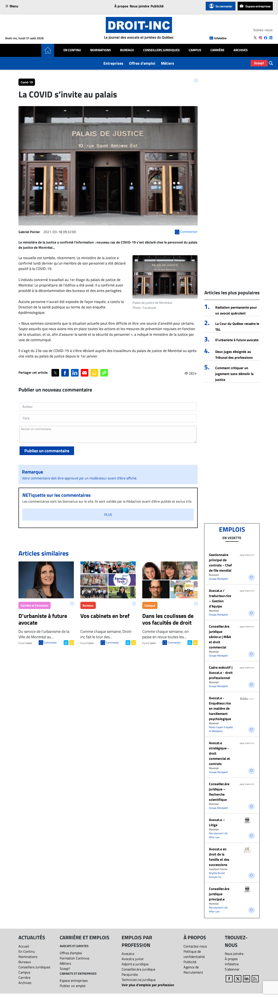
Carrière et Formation (34, 605)
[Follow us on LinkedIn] (271, 37)
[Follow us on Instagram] (260, 37)
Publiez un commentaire (46, 450)
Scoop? (259, 63)
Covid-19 (27, 82)
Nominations (100, 50)
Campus (195, 50)
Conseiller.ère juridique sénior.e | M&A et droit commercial (220, 637)
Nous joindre (139, 6)
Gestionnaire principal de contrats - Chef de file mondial (220, 562)
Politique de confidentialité (194, 954)
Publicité (157, 6)
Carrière (217, 50)
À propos (121, 6)
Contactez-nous (195, 946)
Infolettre (220, 38)
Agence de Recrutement (193, 969)
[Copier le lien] (104, 373)
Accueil (23, 946)
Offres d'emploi (142, 63)
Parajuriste (130, 974)
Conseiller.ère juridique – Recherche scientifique (219, 791)
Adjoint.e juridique (135, 964)
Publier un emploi (73, 985)
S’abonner (232, 969)
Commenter (50, 642)
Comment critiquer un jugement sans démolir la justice (234, 373)
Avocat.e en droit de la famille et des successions (219, 856)
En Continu (72, 50)
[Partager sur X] (55, 373)
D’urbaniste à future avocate (236, 339)
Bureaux (127, 50)
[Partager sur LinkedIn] (75, 373)
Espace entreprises (258, 6)
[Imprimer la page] (94, 373)
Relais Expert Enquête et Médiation (221, 729)
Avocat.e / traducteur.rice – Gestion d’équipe (220, 598)
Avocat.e (128, 953)
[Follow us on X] (255, 37)
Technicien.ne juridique (139, 979)
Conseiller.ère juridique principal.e (219, 894)
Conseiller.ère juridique (138, 969)
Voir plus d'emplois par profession (148, 984)
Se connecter (223, 6)
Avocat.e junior (133, 958)
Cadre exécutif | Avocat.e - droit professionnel (221, 672)
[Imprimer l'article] (71, 642)
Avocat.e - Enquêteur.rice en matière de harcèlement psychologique (220, 708)
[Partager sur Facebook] (65, 373)
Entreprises (113, 63)
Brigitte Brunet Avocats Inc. (217, 875)
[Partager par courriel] (84, 373)
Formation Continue (74, 958)
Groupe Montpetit (218, 579)
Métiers (167, 63)
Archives (240, 50)
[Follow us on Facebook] (266, 37)
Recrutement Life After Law (218, 835)
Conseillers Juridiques (161, 50)
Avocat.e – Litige (217, 822)
